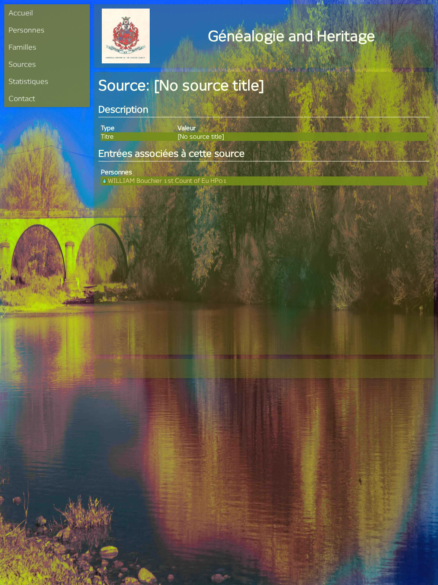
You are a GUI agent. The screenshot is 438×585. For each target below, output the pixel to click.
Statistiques (28, 81)
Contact (22, 98)
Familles (22, 47)
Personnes (26, 30)
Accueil (21, 13)
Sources (22, 64)
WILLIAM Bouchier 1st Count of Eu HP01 (167, 180)
